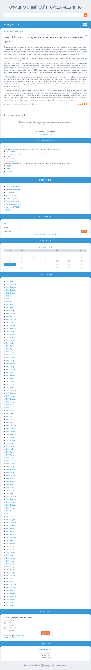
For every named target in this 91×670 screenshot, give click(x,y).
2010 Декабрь (11, 290)
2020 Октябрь (11, 499)
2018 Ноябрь (10, 431)
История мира (11, 161)
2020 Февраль (11, 475)
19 (22, 264)
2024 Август (10, 581)
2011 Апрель (10, 299)
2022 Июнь (10, 546)
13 (33, 261)
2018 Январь (10, 402)
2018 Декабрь (11, 434)
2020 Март (9, 478)
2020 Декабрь (11, 505)
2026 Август (10, 605)
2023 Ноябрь (10, 567)
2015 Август (10, 316)
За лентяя (10, 630)
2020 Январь (10, 473)
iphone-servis (26, 104)
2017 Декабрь (11, 399)
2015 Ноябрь (10, 325)
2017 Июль (10, 384)
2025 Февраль (11, 587)
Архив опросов (18, 636)
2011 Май (9, 302)
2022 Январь (10, 534)
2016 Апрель (10, 340)
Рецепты (9, 166)
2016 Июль (10, 349)
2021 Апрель (10, 517)
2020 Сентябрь (11, 496)
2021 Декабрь (11, 531)
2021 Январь (10, 508)
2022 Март (9, 540)
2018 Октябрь (11, 428)
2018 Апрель (10, 411)
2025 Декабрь (11, 596)
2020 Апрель (10, 481)
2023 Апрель (10, 558)
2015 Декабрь (11, 328)
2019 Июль (10, 455)
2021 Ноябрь (10, 528)
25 (10, 268)
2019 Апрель (10, 446)
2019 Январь (10, 437)
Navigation (12, 25)
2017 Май (9, 378)
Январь (18, 31)
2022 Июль (10, 549)
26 (22, 268)
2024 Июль (10, 579)
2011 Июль (10, 308)
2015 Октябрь (11, 322)
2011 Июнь (10, 305)
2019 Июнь (10, 452)
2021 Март (9, 514)
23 (69, 264)
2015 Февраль (11, 314)
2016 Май (9, 343)
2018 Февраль (11, 405)
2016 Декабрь (11, 364)
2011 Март (9, 296)
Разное (8, 104)
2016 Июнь (10, 346)
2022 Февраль (11, 537)
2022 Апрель (10, 543)
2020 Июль (10, 490)
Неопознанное (11, 147)
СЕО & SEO (10, 151)
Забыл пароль (40, 234)
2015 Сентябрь (11, 319)
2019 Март (9, 443)
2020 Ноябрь (10, 502)
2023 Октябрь (11, 564)
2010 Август (10, 281)
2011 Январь (10, 293)
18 (24, 31)
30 (69, 268)
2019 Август (10, 458)
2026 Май (9, 602)
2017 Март (9, 372)
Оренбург (9, 171)
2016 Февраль (11, 334)
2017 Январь (10, 367)
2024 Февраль (11, 576)
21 (45, 264)
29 (57, 268)
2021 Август (10, 520)
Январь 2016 (45, 247)
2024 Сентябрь (11, 584)
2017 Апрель (10, 375)
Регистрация (43, 124)
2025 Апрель (10, 593)
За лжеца (10, 623)
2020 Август (10, 493)
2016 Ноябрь (10, 361)
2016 (12, 31)
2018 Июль (10, 420)
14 (45, 261)
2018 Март (9, 408)
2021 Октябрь (11, 526)
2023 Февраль (11, 552)
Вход (50, 124)
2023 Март (9, 555)
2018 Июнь (10, 417)
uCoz (49, 667)
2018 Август (10, 422)
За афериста (11, 628)
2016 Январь (10, 331)
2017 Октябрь (11, 393)
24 (81, 264)
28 (45, 268)
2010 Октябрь (11, 287)
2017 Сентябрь (11, 390)
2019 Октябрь (11, 464)
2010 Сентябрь (11, 284)
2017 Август (10, 387)
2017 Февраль (11, 369)
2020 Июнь (10, 487)
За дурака (10, 620)
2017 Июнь (10, 381)
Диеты (8, 169)
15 (57, 261)
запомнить (10, 232)
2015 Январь (10, 311)
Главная (6, 31)
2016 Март (9, 337)
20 (33, 264)
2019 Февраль (11, 440)
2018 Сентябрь (11, 425)
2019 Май (9, 449)
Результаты (8, 636)
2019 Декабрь (11, 470)
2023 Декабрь (11, 570)
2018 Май (9, 414)
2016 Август (10, 352)
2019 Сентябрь (11, 461)
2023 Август (10, 561)
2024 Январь (10, 573)
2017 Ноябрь (10, 396)
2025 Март (9, 590)
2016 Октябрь (11, 358)
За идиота (10, 625)
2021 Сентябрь (11, 523)
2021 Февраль (11, 511)
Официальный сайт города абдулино (45, 7)
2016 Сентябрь (11, 355)
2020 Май (9, 484)
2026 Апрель (10, 599)
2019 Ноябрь (10, 467)
